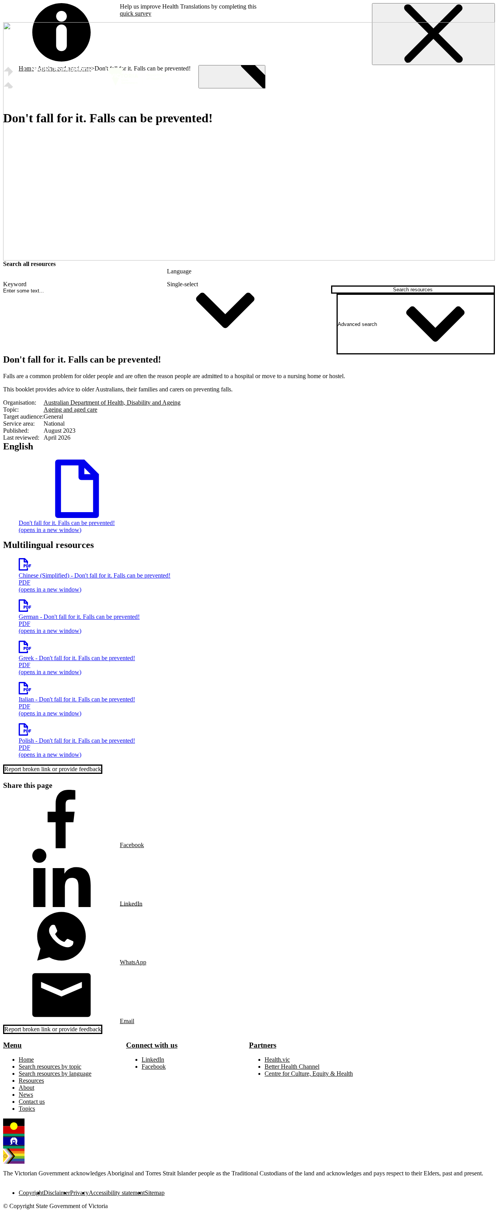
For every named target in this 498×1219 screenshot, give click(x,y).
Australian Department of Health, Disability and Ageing (112, 402)
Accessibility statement (117, 1192)
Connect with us (151, 1045)
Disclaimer (57, 1192)
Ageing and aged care (70, 409)
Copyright (31, 1192)
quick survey (135, 13)
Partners (262, 1045)
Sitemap (155, 1192)
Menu (12, 1045)
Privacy (79, 1192)
